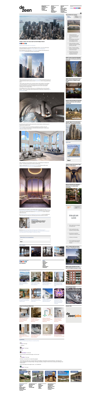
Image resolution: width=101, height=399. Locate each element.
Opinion (53, 8)
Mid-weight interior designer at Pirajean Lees (74, 226)
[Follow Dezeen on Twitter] (79, 8)
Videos (52, 10)
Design (43, 9)
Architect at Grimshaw (73, 237)
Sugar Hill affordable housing (33, 165)
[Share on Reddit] (23, 43)
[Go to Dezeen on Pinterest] (74, 8)
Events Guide (64, 8)
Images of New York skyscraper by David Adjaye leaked (32, 41)
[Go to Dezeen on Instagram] (75, 8)
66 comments (32, 45)
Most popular (69, 17)
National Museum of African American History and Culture (34, 210)
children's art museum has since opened (26, 166)
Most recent (76, 17)
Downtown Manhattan (41, 48)
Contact (50, 389)
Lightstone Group (35, 79)
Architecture (45, 7)
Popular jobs (69, 207)
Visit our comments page (24, 340)
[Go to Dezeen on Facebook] (78, 8)
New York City (22, 51)
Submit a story (51, 386)
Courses (62, 11)
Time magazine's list (39, 211)
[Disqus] (41, 355)
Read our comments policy (34, 340)
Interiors (44, 8)
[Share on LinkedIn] (25, 43)
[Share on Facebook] (20, 43)
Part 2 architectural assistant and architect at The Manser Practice (74, 241)
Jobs (62, 7)
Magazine (44, 6)
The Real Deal (38, 80)
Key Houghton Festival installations (49, 373)
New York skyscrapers (34, 229)
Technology (44, 10)
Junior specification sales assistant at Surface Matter (74, 230)
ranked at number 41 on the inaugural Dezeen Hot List (31, 214)
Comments (50, 385)
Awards (62, 6)
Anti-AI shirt (35, 371)
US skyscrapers (42, 229)
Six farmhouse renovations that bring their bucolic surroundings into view (74, 40)
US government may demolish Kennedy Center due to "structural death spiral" (74, 36)
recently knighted (35, 50)
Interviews (53, 7)
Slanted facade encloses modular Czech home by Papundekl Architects (73, 52)
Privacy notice (51, 388)
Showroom (63, 9)
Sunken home (74, 371)
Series (52, 6)
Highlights (24, 370)
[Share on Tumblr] (26, 43)
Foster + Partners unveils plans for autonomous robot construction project (74, 48)
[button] (81, 13)
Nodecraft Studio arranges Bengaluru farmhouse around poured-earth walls (74, 44)
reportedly (21, 127)
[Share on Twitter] (21, 43)
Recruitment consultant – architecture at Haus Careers (74, 234)
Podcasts (53, 12)
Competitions (64, 12)
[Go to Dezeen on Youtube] (80, 8)
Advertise (50, 387)
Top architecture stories (71, 14)
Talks (52, 9)
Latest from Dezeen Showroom (26, 306)
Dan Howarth (21, 45)
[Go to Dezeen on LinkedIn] (76, 8)
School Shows (64, 10)
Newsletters (54, 11)
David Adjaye (32, 48)
